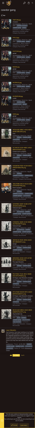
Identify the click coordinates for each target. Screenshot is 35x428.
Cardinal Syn (16, 135)
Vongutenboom (17, 24)
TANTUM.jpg (17, 20)
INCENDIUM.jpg (18, 96)
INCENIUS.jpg (17, 82)
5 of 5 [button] (22, 355)
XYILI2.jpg (16, 37)
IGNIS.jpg (16, 114)
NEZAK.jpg (16, 67)
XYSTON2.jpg (17, 51)
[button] (3, 3)
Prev (17, 355)
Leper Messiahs (11, 330)
